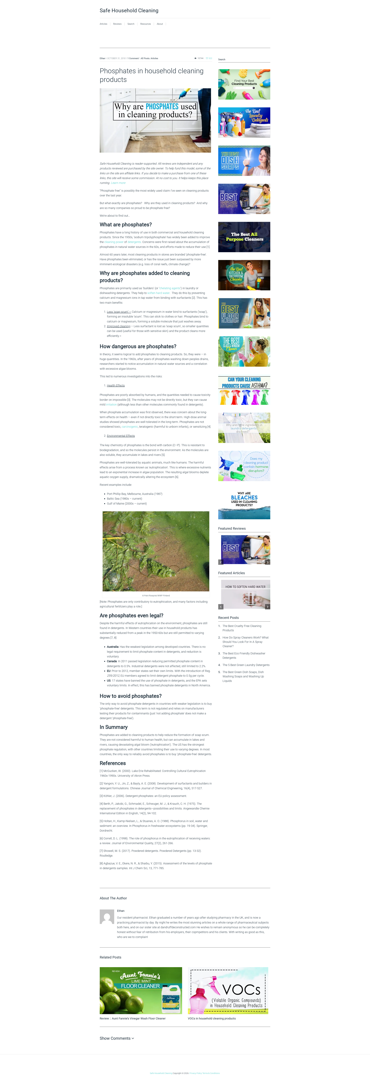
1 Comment (133, 58)
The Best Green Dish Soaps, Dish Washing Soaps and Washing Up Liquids (243, 676)
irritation (111, 404)
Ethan (102, 58)
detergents (134, 242)
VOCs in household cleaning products (212, 1018)
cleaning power (114, 242)
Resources (145, 24)
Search (130, 24)
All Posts (145, 58)
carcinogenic (130, 426)
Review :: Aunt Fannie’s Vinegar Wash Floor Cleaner (133, 1018)
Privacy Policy (195, 1073)
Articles (103, 24)
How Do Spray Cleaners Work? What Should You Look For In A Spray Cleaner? (246, 642)
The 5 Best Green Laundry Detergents (246, 665)
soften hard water (158, 293)
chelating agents (169, 288)
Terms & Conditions (211, 1073)
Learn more (118, 183)
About (160, 24)
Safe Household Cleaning (129, 10)
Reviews (117, 24)
